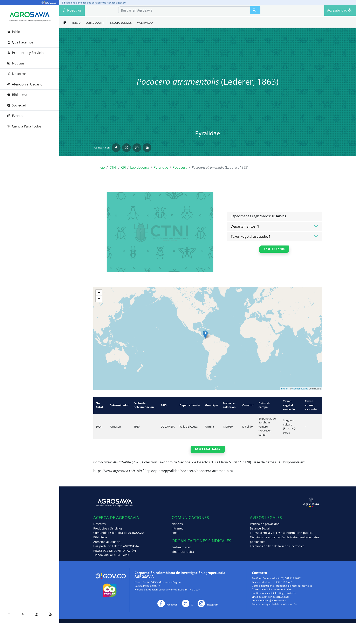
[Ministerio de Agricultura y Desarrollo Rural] (265, 502)
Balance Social (260, 528)
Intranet (177, 528)
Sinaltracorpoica (183, 552)
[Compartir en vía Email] (147, 147)
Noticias (18, 63)
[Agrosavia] (30, 14)
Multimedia (145, 23)
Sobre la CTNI (95, 23)
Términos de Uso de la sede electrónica (277, 546)
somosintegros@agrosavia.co (269, 600)
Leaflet (284, 388)
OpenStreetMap (300, 388)
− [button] (99, 298)
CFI (123, 167)
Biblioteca (19, 94)
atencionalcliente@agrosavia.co (294, 585)
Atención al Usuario (27, 84)
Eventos (18, 115)
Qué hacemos (22, 42)
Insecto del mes (120, 23)
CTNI (113, 167)
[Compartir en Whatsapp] (136, 147)
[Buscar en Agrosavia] (255, 10)
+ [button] (99, 292)
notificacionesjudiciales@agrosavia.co (273, 593)
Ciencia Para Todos (27, 126)
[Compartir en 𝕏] (126, 147)
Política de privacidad (265, 524)
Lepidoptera (139, 167)
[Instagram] (36, 614)
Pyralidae (161, 167)
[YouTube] (50, 614)
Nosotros (19, 73)
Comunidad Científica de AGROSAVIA (118, 533)
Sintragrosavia (181, 547)
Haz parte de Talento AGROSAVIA (116, 546)
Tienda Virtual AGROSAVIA (111, 555)
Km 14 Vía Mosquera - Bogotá (164, 582)
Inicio (16, 31)
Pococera (180, 167)
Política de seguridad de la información (274, 604)
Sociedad (19, 105)
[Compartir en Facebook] (116, 147)
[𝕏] (23, 614)
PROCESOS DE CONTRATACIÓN (114, 551)
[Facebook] (9, 614)
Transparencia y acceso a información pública (281, 533)
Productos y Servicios (28, 52)
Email (175, 533)
